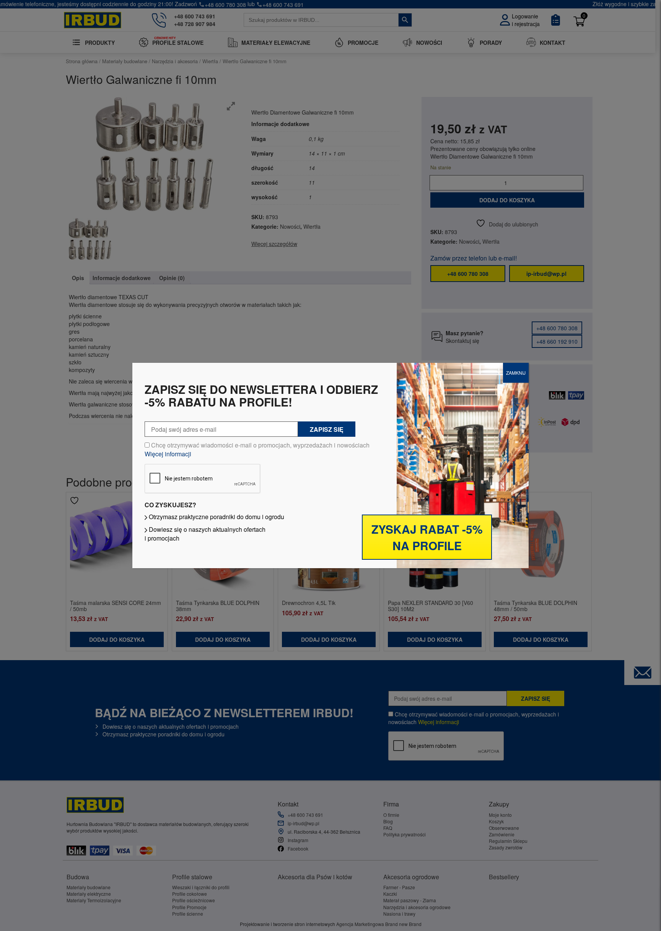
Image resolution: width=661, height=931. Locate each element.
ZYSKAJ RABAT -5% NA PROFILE (427, 537)
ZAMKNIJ (516, 372)
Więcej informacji (168, 453)
